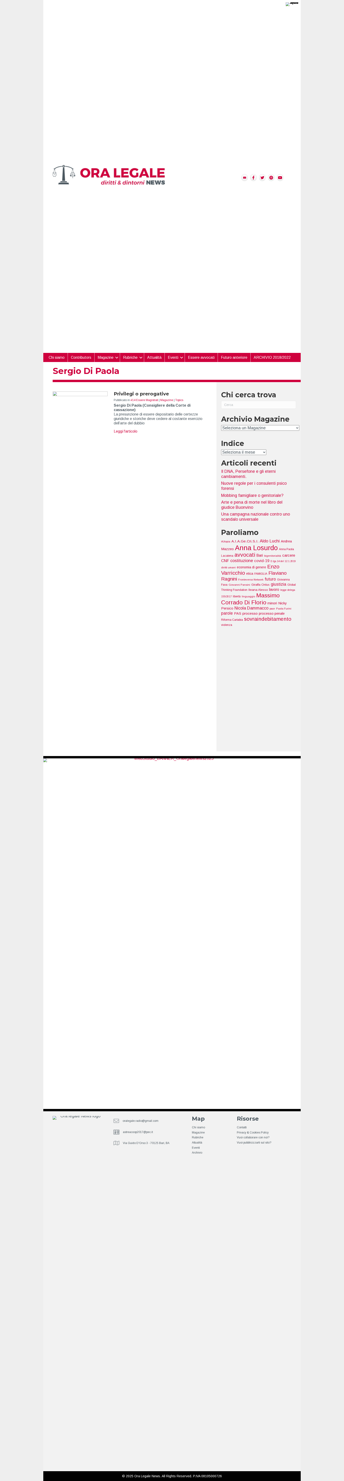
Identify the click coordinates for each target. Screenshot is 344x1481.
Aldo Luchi (270, 540)
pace (272, 608)
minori (272, 603)
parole (227, 613)
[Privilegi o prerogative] (80, 566)
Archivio (197, 1152)
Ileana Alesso (258, 590)
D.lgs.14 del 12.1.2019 (283, 561)
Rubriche (197, 1137)
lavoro (274, 590)
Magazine (166, 400)
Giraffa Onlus (260, 584)
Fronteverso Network (250, 579)
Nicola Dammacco (251, 608)
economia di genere (251, 567)
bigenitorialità (272, 555)
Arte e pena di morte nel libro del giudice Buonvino (251, 505)
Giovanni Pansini (239, 584)
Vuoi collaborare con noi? (253, 1137)
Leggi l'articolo (125, 431)
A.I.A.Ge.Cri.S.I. (245, 541)
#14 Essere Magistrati (144, 400)
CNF (225, 561)
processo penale (272, 613)
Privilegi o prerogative (141, 394)
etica (249, 573)
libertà (237, 596)
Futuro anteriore (234, 357)
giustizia (278, 584)
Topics (179, 400)
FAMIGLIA (260, 573)
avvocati (244, 555)
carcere (288, 555)
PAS (237, 613)
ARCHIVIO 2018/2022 (272, 357)
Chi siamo (57, 357)
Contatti (242, 1127)
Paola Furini (283, 608)
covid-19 (261, 561)
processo (250, 613)
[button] (116, 357)
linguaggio (248, 596)
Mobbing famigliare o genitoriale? (252, 495)
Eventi (173, 357)
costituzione (241, 560)
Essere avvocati (201, 357)
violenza (226, 625)
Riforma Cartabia (232, 619)
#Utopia (225, 541)
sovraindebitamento (267, 619)
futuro (270, 579)
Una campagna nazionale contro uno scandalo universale (255, 517)
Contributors (81, 357)
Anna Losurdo (256, 548)
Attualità (154, 357)
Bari (259, 555)
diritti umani (228, 567)
